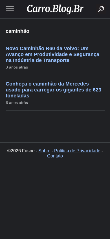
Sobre (44, 150)
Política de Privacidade (77, 150)
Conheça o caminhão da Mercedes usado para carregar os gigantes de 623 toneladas (53, 90)
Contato (55, 155)
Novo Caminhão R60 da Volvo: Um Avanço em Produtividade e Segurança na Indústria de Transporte (52, 54)
